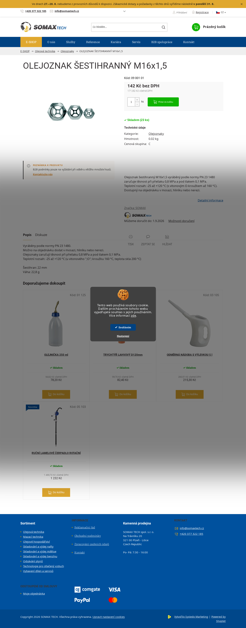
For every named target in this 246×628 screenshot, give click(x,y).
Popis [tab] (27, 235)
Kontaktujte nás (42, 174)
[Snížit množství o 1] (137, 104)
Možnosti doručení (181, 221)
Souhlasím (125, 327)
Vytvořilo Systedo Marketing (191, 616)
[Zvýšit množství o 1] (137, 100)
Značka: (135, 208)
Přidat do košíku (165, 102)
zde (133, 316)
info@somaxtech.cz (192, 528)
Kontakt (79, 552)
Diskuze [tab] (41, 235)
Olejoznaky (156, 134)
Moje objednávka (34, 593)
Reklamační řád (84, 527)
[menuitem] (31, 42)
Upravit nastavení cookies (109, 617)
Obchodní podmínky (87, 536)
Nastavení (123, 336)
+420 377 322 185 (191, 534)
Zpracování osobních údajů (91, 544)
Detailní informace (210, 200)
